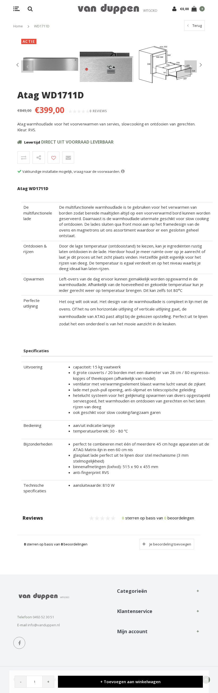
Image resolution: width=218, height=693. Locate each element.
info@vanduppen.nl (44, 625)
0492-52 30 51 (43, 617)
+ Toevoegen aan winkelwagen (130, 681)
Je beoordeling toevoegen (170, 544)
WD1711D (41, 26)
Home (18, 26)
